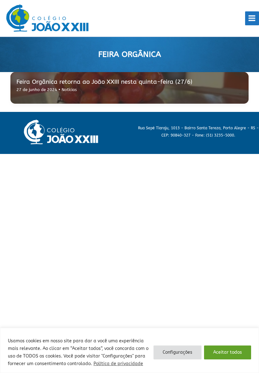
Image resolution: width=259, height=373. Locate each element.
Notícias (69, 89)
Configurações (177, 352)
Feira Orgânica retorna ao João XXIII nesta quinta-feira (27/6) (105, 81)
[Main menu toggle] (252, 18)
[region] (129, 350)
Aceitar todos (227, 352)
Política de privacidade (118, 363)
